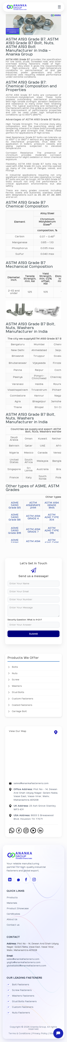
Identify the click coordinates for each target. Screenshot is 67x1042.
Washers (17, 686)
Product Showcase (18, 908)
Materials (12, 903)
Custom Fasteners (22, 698)
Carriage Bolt (19, 711)
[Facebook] (26, 879)
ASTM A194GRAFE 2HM (33, 505)
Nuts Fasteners (21, 1012)
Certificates (13, 914)
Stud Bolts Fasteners (24, 1001)
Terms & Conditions (19, 1033)
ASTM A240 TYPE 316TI (52, 542)
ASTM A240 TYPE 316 (52, 530)
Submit (33, 633)
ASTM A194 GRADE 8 (33, 542)
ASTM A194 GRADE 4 (33, 517)
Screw (15, 679)
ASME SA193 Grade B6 (15, 517)
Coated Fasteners (22, 705)
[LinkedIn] (10, 879)
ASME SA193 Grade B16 (14, 530)
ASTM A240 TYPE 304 (52, 517)
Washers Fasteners (23, 996)
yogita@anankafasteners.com (23, 962)
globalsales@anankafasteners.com (26, 965)
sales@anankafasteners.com (31, 783)
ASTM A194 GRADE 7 (33, 530)
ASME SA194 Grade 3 (15, 542)
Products (12, 897)
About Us (12, 919)
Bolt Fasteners (20, 984)
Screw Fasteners (22, 990)
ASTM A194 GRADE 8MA (52, 505)
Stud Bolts (18, 692)
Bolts (15, 667)
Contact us (13, 925)
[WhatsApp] (18, 879)
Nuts (14, 673)
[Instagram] (34, 879)
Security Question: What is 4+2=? (24, 620)
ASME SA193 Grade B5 (15, 505)
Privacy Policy (40, 1033)
